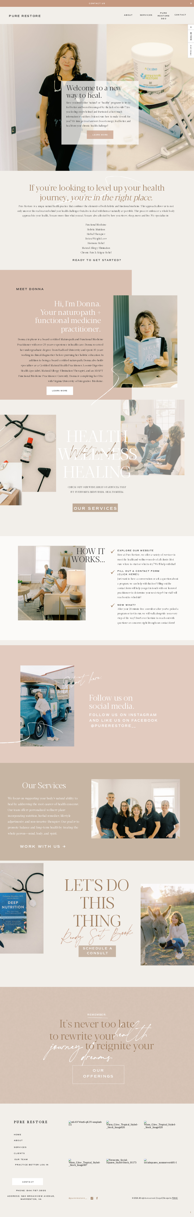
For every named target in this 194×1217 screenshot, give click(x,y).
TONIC (175, 1198)
